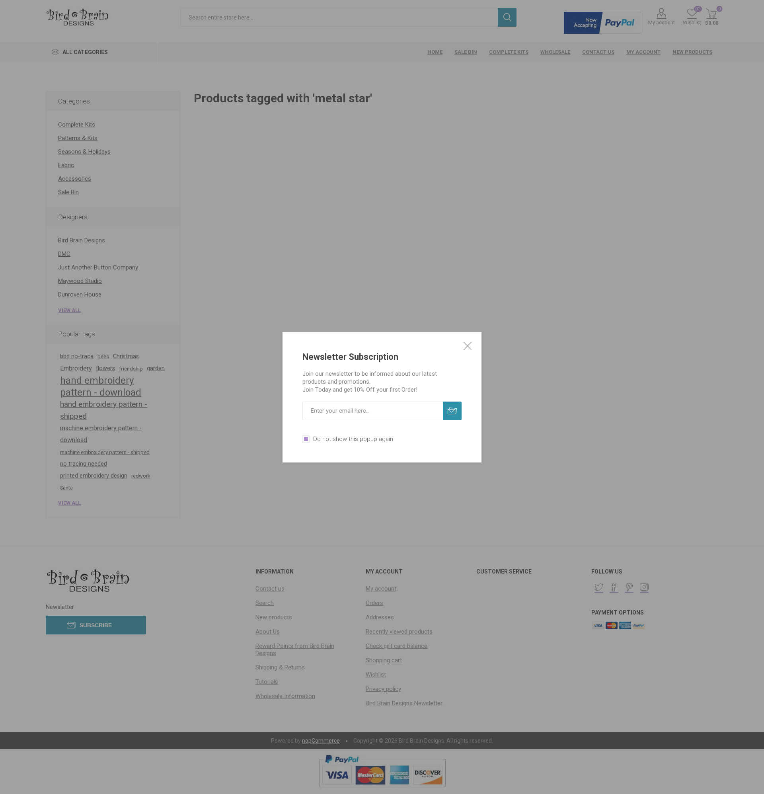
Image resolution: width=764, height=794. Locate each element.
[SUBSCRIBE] (452, 411)
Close (468, 346)
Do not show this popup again (353, 439)
